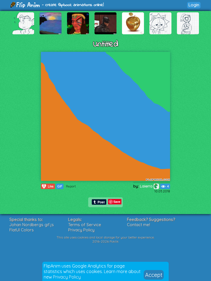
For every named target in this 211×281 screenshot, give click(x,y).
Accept (153, 274)
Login (193, 4)
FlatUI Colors (21, 229)
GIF (59, 186)
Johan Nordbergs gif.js (31, 224)
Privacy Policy (67, 277)
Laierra (147, 186)
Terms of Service (84, 224)
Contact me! (138, 224)
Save (116, 201)
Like (48, 186)
